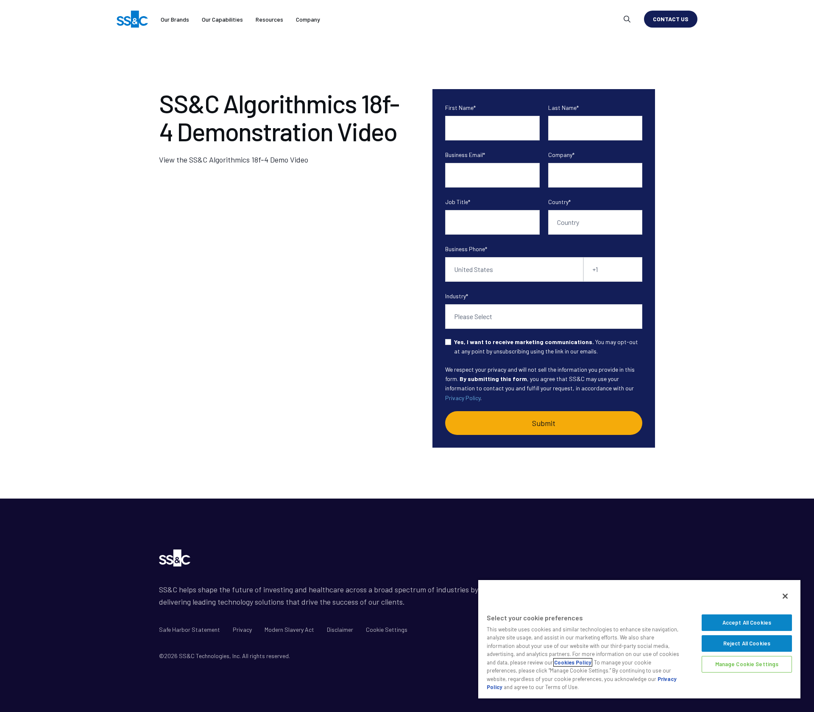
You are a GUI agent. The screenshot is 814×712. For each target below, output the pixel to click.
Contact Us (671, 18)
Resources (269, 19)
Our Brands (175, 19)
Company (308, 19)
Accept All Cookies (746, 622)
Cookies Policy (572, 662)
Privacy (242, 629)
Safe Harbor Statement (189, 629)
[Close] (785, 596)
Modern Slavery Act (289, 629)
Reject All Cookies (746, 643)
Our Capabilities (222, 19)
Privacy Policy (462, 397)
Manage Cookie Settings (747, 664)
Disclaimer (340, 629)
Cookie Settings (386, 629)
